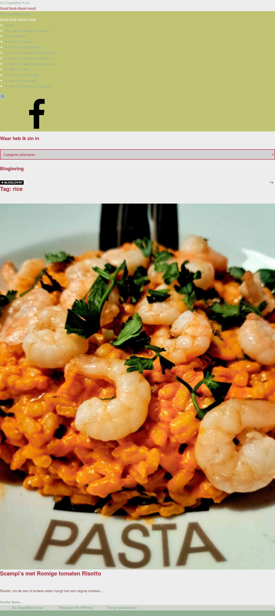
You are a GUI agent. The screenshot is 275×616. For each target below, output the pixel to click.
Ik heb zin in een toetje (22, 74)
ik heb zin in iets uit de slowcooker (31, 52)
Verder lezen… (12, 601)
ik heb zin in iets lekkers (23, 47)
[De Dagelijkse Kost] (37, 129)
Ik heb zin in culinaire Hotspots (28, 86)
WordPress (84, 607)
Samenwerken (16, 35)
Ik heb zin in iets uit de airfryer (27, 58)
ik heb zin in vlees (18, 41)
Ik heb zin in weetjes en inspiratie (30, 63)
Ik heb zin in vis (16, 69)
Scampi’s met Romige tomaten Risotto (50, 573)
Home (9, 25)
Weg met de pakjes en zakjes (27, 30)
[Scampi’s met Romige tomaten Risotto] (137, 206)
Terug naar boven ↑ (123, 607)
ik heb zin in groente (20, 80)
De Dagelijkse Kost (27, 607)
